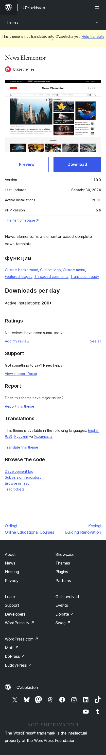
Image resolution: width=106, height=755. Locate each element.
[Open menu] (98, 7)
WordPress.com (21, 639)
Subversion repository (23, 477)
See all (95, 341)
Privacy (11, 580)
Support (12, 605)
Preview (27, 164)
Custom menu (74, 270)
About (10, 554)
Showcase (64, 554)
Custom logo (50, 270)
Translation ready (85, 276)
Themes (11, 22)
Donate (64, 614)
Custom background (21, 270)
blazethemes (24, 69)
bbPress (15, 656)
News (10, 563)
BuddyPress (18, 665)
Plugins (61, 571)
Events (61, 605)
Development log (19, 471)
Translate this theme (21, 447)
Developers (15, 614)
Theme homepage (20, 220)
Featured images (18, 276)
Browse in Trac (17, 483)
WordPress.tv (19, 622)
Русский (21, 436)
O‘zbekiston (27, 687)
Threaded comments (51, 276)
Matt (12, 647)
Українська (43, 436)
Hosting (12, 571)
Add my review (17, 341)
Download (77, 164)
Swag (63, 622)
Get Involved (67, 596)
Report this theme (19, 406)
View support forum (21, 374)
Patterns (63, 580)
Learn (10, 596)
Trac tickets (14, 489)
